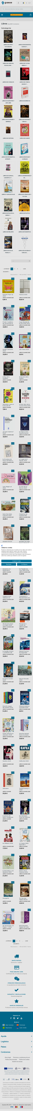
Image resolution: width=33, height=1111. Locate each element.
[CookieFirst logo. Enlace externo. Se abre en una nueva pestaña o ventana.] (2, 545)
